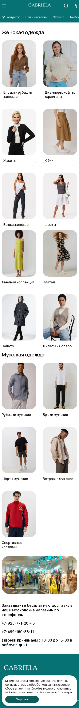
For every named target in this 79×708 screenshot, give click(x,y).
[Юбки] (60, 132)
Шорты (50, 224)
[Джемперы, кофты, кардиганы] (60, 63)
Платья (49, 282)
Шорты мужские (15, 479)
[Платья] (60, 253)
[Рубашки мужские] (19, 386)
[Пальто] (19, 317)
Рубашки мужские (16, 414)
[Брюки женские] (19, 196)
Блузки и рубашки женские (17, 94)
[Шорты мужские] (19, 450)
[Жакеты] (19, 132)
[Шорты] (60, 196)
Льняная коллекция (18, 282)
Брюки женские (16, 224)
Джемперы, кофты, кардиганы (59, 94)
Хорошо (22, 699)
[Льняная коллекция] (19, 253)
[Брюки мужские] (60, 386)
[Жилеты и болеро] (60, 317)
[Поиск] (66, 5)
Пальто (8, 346)
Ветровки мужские (58, 479)
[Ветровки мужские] (60, 450)
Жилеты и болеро (57, 346)
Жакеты (9, 160)
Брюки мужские (55, 414)
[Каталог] (4, 5)
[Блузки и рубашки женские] (19, 63)
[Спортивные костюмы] (19, 514)
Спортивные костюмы (12, 545)
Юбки (48, 160)
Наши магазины (36, 17)
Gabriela (58, 17)
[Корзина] (74, 5)
